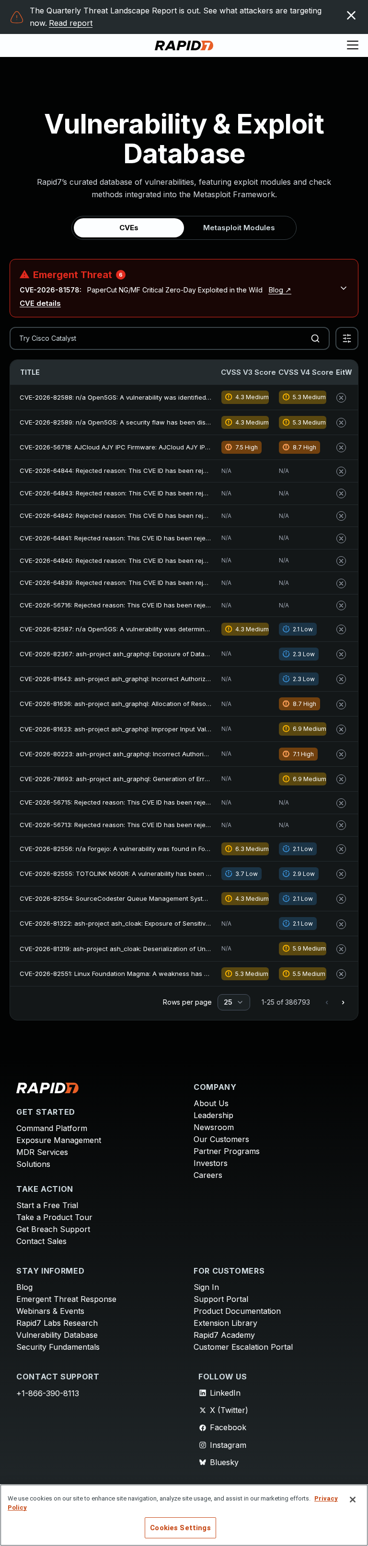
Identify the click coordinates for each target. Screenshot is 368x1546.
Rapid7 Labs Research (57, 1323)
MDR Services (42, 1152)
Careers (208, 1175)
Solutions (33, 1164)
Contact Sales (41, 1241)
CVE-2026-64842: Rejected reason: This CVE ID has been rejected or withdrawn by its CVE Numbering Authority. (189, 515)
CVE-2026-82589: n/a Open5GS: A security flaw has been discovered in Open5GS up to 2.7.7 (160, 422)
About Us (211, 1103)
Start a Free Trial (47, 1205)
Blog (24, 1287)
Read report (70, 23)
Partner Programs (227, 1151)
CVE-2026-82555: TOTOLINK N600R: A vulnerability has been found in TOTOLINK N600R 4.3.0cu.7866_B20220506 (191, 873)
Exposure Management (58, 1140)
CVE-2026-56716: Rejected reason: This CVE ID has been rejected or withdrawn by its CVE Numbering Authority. (188, 605)
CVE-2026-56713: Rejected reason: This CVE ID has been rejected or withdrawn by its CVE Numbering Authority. (188, 825)
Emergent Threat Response (66, 1299)
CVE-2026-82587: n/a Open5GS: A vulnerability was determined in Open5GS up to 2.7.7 (151, 629)
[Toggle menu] (352, 45)
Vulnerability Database (57, 1335)
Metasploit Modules (239, 227)
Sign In (206, 1287)
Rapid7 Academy (224, 1335)
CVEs (128, 227)
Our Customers (221, 1139)
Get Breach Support (53, 1229)
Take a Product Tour (54, 1217)
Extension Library (225, 1323)
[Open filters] (346, 338)
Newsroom (214, 1127)
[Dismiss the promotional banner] (351, 15)
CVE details (40, 303)
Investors (211, 1163)
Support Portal (221, 1299)
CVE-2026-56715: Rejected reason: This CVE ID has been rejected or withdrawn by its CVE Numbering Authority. (188, 802)
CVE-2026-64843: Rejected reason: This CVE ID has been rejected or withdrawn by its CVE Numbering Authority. (189, 493)
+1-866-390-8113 (47, 1393)
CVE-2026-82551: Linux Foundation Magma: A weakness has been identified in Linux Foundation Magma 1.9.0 (184, 973)
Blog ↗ (279, 289)
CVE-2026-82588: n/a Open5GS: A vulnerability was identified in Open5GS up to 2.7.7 (148, 397)
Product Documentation (237, 1311)
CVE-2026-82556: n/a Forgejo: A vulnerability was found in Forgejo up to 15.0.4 (138, 848)
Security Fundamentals (58, 1347)
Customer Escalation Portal (243, 1347)
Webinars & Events (50, 1311)
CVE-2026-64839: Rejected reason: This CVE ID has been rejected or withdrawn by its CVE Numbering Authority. (189, 582)
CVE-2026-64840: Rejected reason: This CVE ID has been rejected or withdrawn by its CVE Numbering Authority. (189, 560)
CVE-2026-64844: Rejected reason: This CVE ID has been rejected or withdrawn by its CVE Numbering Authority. (189, 470)
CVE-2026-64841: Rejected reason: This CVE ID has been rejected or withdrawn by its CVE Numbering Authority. (188, 538)
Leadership (213, 1115)
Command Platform (51, 1128)
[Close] (352, 1499)
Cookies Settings (180, 1528)
